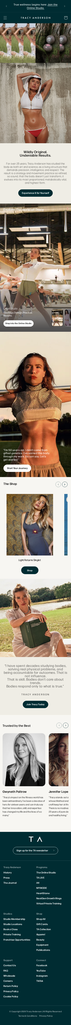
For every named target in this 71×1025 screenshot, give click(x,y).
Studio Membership (14, 918)
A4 (37, 882)
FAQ (5, 970)
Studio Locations (12, 924)
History (7, 872)
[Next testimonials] (65, 725)
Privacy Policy (10, 991)
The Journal (10, 882)
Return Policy (10, 985)
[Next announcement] (64, 6)
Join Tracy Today (35, 704)
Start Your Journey (17, 468)
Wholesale (9, 975)
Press (6, 877)
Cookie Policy (10, 996)
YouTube (41, 970)
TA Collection (43, 929)
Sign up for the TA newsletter (32, 850)
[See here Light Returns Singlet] (30, 534)
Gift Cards (42, 924)
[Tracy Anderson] (35, 17)
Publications (43, 949)
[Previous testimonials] (59, 725)
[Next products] (65, 484)
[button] (5, 18)
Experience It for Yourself (35, 192)
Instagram (42, 975)
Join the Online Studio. (42, 6)
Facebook (41, 965)
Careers (8, 980)
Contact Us (9, 965)
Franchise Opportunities (16, 939)
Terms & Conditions (27, 1016)
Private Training (12, 934)
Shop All (40, 918)
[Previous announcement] (6, 6)
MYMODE (41, 887)
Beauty (40, 939)
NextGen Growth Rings (49, 898)
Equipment (42, 944)
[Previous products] (58, 484)
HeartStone (43, 893)
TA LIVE (40, 877)
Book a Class (10, 929)
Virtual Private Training (49, 903)
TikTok (39, 980)
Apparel (40, 934)
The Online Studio (46, 872)
